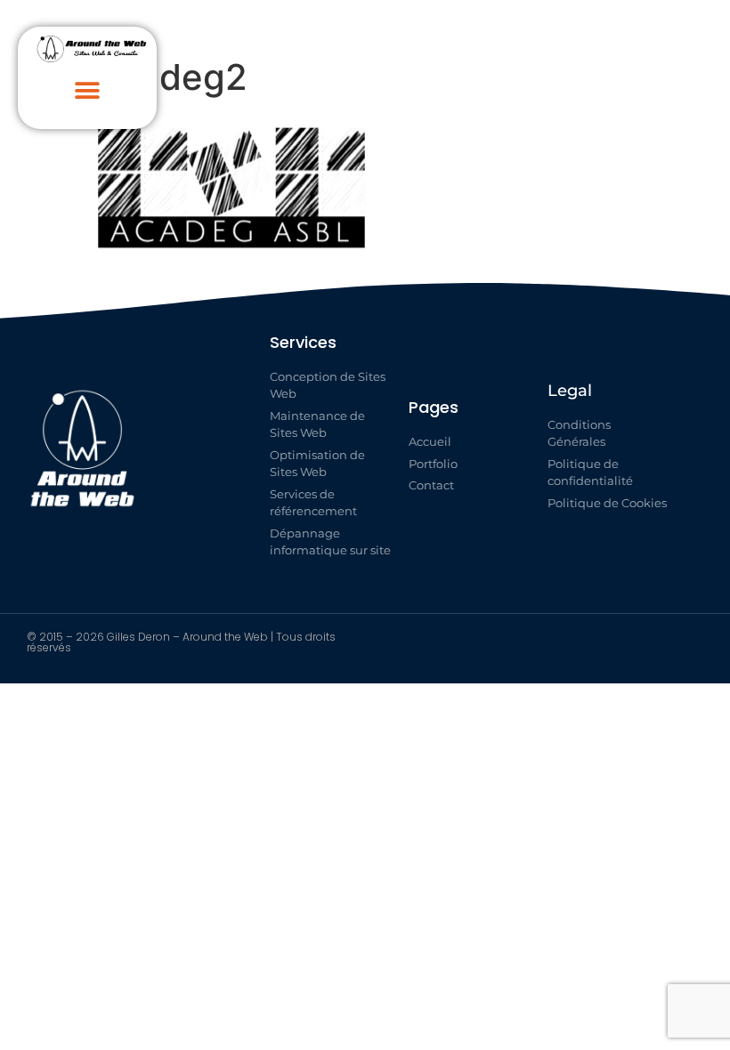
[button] (88, 91)
